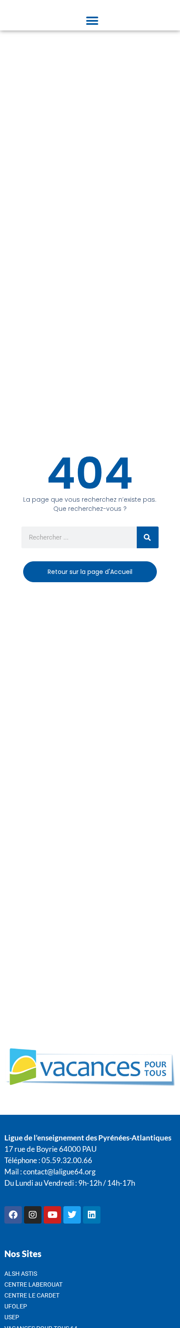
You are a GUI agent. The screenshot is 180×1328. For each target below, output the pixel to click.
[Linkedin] (91, 1215)
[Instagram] (33, 1215)
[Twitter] (72, 1215)
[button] (92, 20)
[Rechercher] (148, 537)
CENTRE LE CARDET (31, 1295)
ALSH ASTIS (20, 1273)
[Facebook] (13, 1215)
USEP (11, 1317)
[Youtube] (52, 1215)
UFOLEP (15, 1306)
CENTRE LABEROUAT (33, 1284)
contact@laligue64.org (59, 1171)
